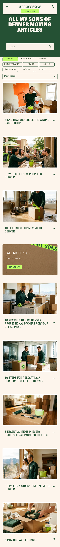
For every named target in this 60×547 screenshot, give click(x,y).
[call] (53, 6)
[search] (50, 46)
